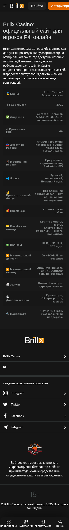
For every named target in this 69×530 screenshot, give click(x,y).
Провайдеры (8, 526)
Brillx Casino (11, 356)
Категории (26, 526)
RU (5, 367)
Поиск (60, 526)
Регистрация (43, 526)
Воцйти (37, 6)
